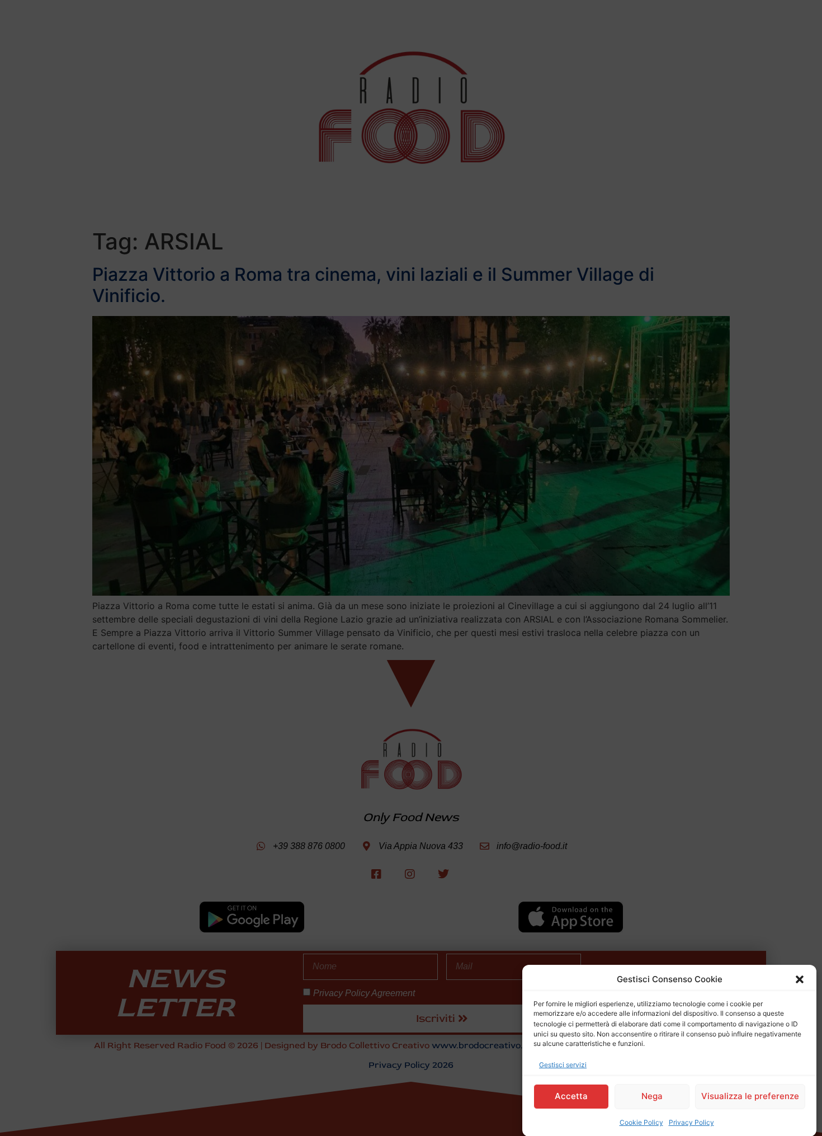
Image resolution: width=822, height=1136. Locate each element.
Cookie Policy (641, 1122)
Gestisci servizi (563, 1064)
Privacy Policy (691, 1122)
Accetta (571, 1096)
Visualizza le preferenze (750, 1096)
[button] (799, 979)
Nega (652, 1096)
